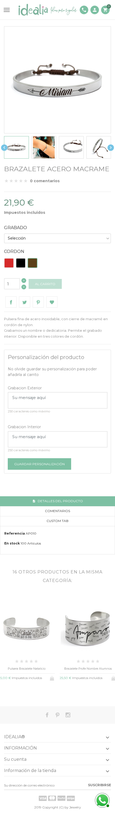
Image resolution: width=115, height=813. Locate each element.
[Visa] (43, 798)
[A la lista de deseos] (26, 691)
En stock (12, 543)
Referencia (14, 533)
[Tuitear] (24, 302)
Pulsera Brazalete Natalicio (26, 668)
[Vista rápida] (18, 691)
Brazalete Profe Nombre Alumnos (88, 668)
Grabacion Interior (24, 426)
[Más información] (35, 691)
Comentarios (57, 511)
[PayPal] (61, 798)
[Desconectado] (101, 799)
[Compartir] (11, 302)
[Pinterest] (38, 302)
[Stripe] (71, 798)
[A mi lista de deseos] (51, 302)
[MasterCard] (52, 798)
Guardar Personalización (39, 464)
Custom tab (57, 521)
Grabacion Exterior (25, 388)
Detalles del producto (60, 501)
